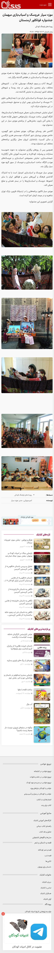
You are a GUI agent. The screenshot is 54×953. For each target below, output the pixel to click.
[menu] (50, 5)
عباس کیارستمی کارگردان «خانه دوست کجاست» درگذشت (20, 636)
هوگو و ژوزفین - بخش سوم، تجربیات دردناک (18, 541)
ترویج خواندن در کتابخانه (42, 771)
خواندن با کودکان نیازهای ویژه (40, 788)
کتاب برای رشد (46, 805)
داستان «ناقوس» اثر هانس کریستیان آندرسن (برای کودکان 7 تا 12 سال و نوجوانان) (18, 579)
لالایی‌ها (48, 861)
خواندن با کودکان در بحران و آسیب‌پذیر (37, 794)
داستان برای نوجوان (44, 867)
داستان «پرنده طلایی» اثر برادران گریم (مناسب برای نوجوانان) (19, 647)
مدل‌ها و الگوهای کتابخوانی (41, 837)
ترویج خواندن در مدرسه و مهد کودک (38, 782)
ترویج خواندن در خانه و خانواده (40, 777)
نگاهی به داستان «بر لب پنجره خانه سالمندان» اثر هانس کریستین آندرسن (18, 613)
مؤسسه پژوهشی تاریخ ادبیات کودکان (38, 911)
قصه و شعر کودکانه (44, 850)
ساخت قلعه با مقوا (25, 689)
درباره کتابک (46, 882)
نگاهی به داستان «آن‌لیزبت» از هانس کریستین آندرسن (20, 590)
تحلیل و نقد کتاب (45, 831)
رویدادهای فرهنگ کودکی (44, 26)
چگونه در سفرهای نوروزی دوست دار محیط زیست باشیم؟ (18, 729)
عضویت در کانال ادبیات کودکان (27, 947)
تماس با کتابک (46, 887)
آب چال (29, 704)
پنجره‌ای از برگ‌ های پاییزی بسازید (19, 660)
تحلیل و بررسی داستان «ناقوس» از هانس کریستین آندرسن (18, 568)
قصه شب (48, 855)
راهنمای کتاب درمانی (44, 826)
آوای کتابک (47, 899)
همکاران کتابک (45, 893)
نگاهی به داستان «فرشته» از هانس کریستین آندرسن (18, 602)
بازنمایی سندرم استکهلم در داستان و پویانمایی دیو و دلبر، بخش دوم (18, 676)
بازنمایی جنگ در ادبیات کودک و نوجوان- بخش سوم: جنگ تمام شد (18, 554)
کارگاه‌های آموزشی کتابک (42, 820)
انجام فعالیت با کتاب (44, 799)
